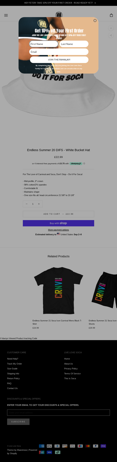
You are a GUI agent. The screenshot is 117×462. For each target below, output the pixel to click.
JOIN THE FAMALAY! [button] (59, 59)
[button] (95, 20)
